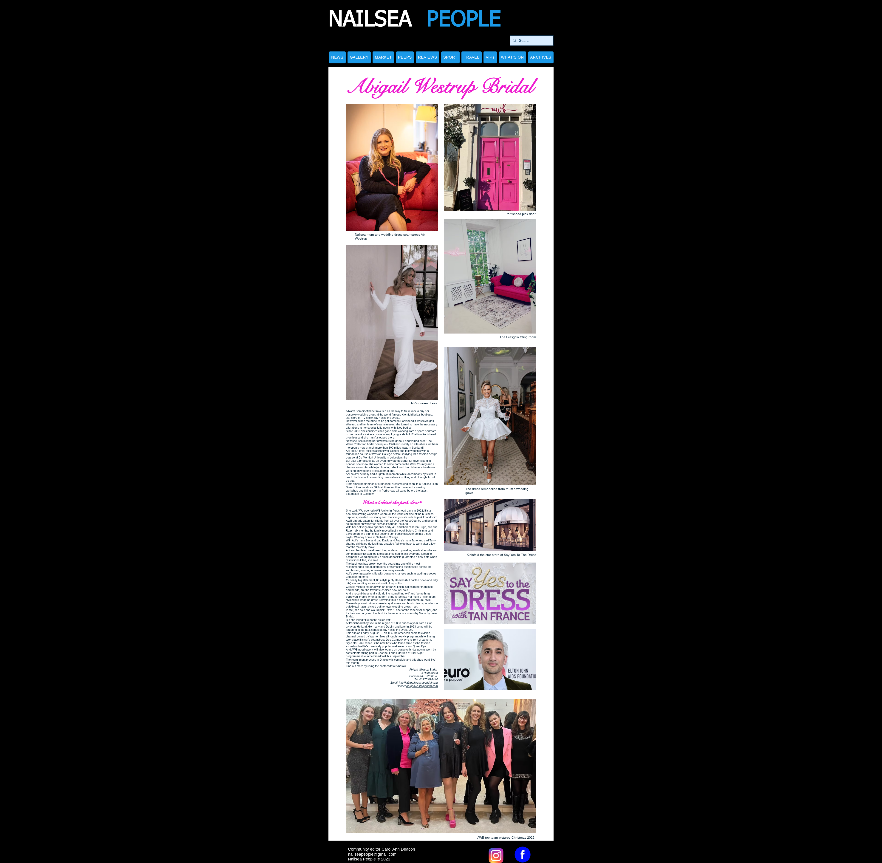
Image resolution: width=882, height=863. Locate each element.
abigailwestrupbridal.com (422, 686)
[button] (359, 57)
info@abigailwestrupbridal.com (418, 682)
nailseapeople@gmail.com (372, 854)
